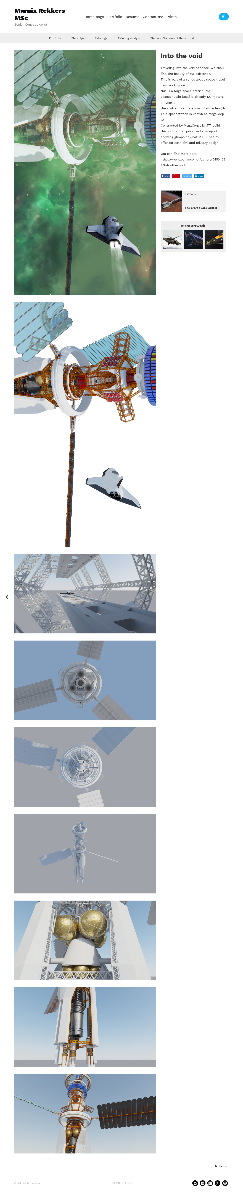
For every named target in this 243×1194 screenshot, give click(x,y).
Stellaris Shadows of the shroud (172, 38)
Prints (172, 17)
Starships (77, 38)
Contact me (153, 17)
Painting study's (129, 38)
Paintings (101, 38)
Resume (132, 17)
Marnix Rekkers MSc (39, 14)
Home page (94, 17)
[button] (221, 1166)
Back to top (123, 1183)
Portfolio (114, 17)
